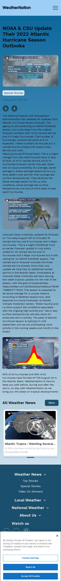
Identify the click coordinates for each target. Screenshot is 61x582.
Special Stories (30, 486)
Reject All (30, 567)
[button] (30, 474)
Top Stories (30, 480)
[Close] (57, 535)
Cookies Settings (30, 558)
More (52, 402)
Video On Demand (30, 491)
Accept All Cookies (30, 576)
